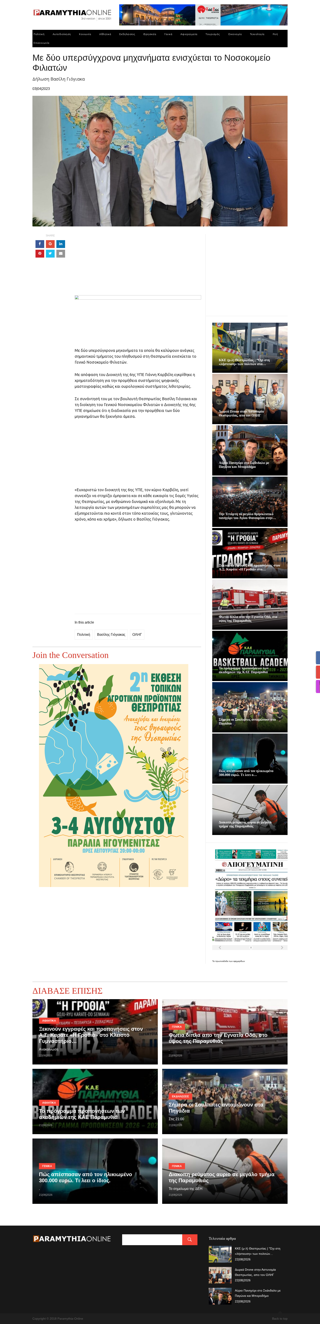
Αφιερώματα (188, 34)
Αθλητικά (105, 34)
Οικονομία (235, 34)
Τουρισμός (212, 34)
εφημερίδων (239, 961)
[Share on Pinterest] (39, 254)
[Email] (60, 254)
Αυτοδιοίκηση (62, 34)
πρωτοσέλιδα (222, 961)
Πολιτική (39, 34)
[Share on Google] (50, 244)
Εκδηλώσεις (127, 34)
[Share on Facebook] (39, 244)
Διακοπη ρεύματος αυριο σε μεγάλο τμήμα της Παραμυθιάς (245, 824)
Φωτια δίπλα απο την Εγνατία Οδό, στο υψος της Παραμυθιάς (248, 618)
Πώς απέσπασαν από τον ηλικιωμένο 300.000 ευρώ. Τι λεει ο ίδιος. (85, 1177)
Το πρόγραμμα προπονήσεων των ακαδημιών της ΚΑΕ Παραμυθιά (243, 670)
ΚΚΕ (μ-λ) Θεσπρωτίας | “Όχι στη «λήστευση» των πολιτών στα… (244, 362)
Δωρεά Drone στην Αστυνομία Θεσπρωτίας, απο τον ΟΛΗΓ (241, 413)
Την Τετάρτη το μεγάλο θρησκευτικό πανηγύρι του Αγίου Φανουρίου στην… (247, 516)
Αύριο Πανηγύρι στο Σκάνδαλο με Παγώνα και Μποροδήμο (244, 465)
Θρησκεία (149, 34)
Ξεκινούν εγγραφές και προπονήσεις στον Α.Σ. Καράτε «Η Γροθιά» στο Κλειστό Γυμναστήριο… (91, 1035)
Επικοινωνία (41, 42)
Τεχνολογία (257, 34)
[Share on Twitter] (50, 254)
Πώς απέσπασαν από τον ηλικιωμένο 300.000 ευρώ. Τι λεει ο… (246, 773)
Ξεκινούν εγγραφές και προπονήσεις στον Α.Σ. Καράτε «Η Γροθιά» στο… (249, 567)
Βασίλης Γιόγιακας (111, 634)
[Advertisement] (138, 264)
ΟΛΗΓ (137, 634)
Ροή (275, 34)
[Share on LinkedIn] (60, 244)
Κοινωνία (85, 34)
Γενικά (168, 34)
